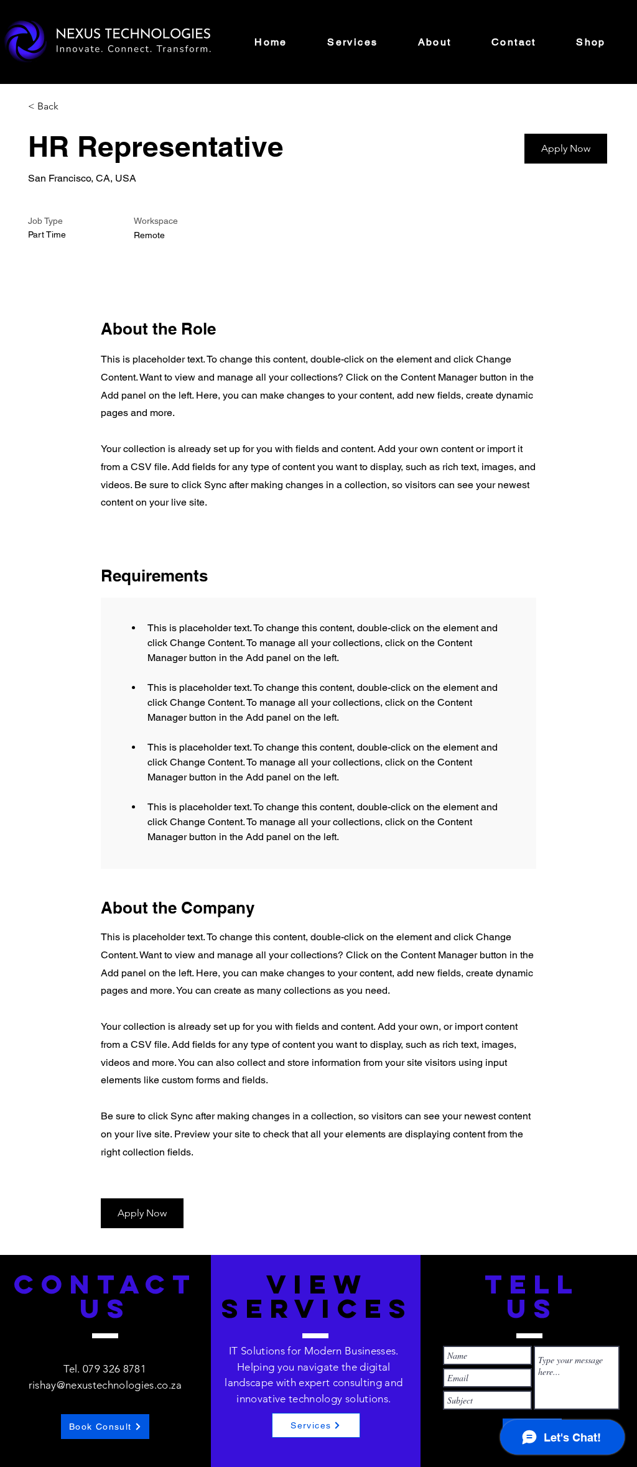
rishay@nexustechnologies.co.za (105, 1385)
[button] (565, 149)
